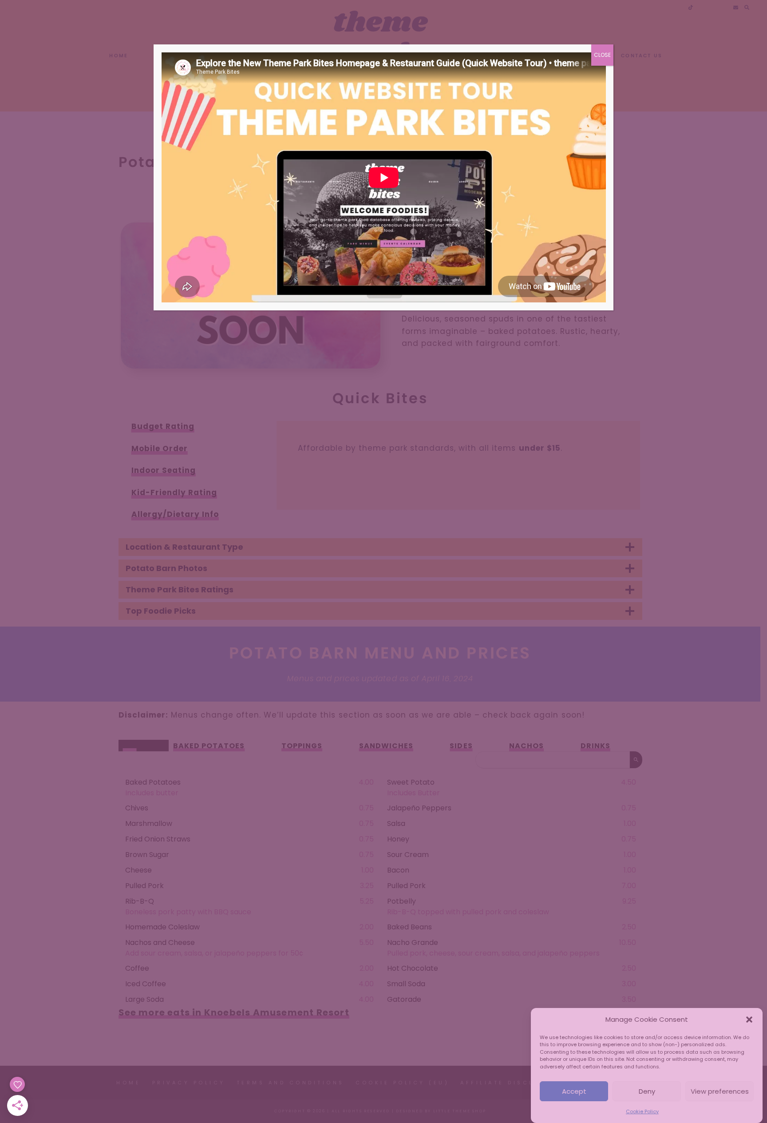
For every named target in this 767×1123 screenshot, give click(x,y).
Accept (574, 1091)
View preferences (720, 1091)
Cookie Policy (642, 1111)
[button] (749, 1019)
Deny (647, 1091)
